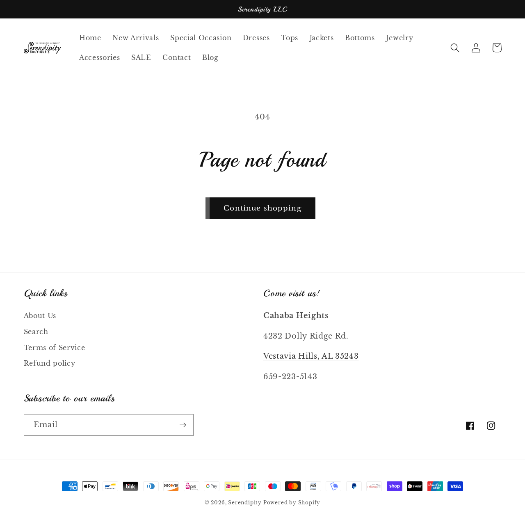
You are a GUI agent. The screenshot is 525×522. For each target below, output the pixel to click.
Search (36, 331)
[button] (455, 47)
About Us (40, 315)
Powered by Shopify (292, 503)
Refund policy (49, 363)
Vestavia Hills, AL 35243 (311, 356)
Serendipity (245, 503)
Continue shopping (262, 208)
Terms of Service (54, 347)
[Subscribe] (182, 425)
